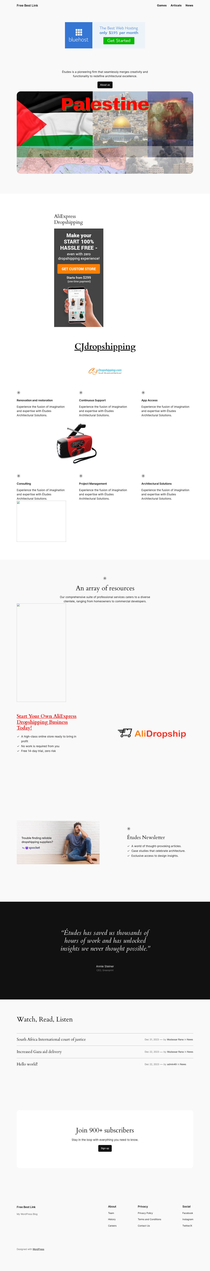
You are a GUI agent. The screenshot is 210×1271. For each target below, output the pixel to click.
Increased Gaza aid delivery (39, 1052)
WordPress (38, 1249)
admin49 (172, 1064)
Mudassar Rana (175, 1039)
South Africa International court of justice (51, 1039)
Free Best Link (27, 5)
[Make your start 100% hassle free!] (78, 326)
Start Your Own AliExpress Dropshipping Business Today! (46, 722)
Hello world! (27, 1064)
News (190, 1039)
